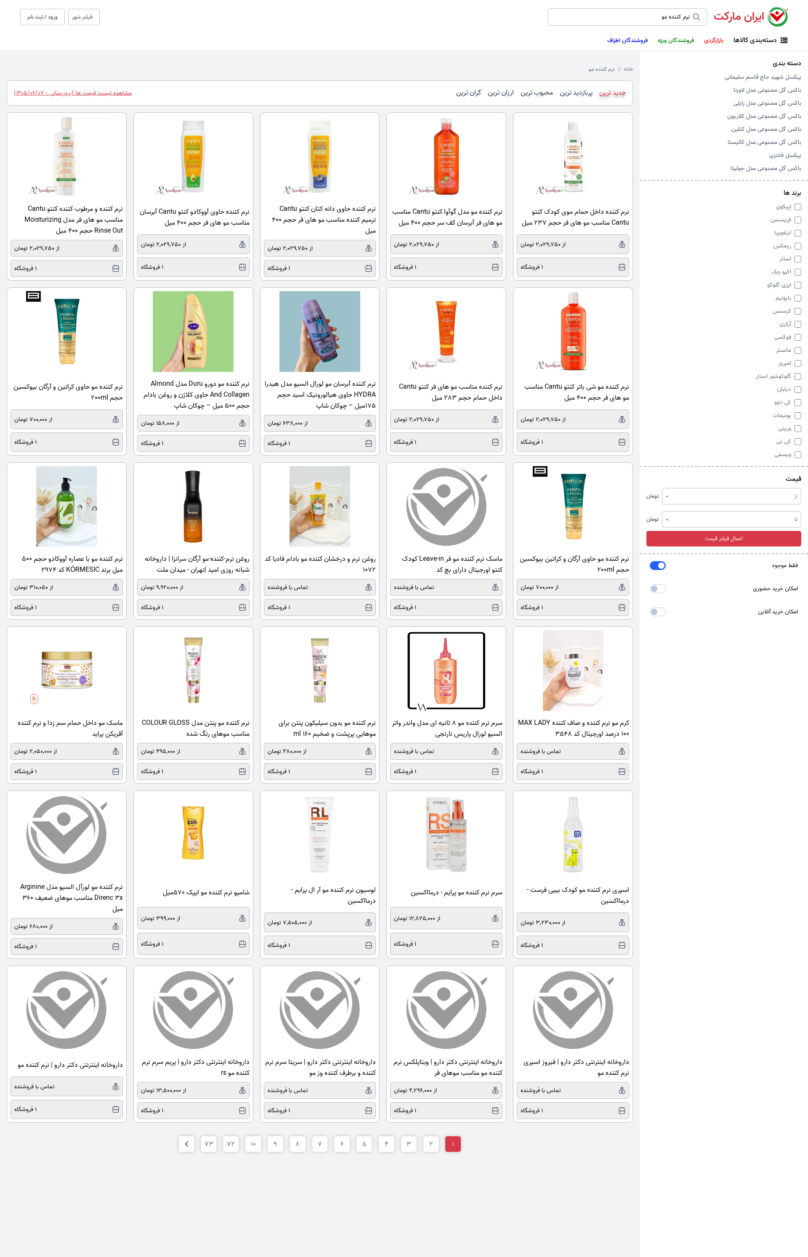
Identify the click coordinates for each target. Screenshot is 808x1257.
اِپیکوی (783, 207)
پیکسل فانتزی (785, 155)
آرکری (785, 324)
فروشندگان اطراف (627, 40)
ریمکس (782, 246)
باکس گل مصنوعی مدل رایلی (767, 103)
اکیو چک (781, 272)
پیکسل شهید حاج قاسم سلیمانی (763, 77)
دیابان (784, 389)
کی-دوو (782, 402)
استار (785, 259)
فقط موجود (785, 565)
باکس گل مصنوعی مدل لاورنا (767, 90)
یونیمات (782, 415)
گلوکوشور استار (773, 376)
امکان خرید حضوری (775, 589)
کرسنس (782, 311)
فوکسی (782, 337)
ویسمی (782, 454)
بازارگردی (713, 40)
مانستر (783, 350)
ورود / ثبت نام (42, 17)
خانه (628, 69)
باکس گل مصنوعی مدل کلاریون (764, 116)
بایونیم (783, 298)
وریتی (784, 428)
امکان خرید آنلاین (778, 612)
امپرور (784, 363)
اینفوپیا (782, 233)
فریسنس (781, 220)
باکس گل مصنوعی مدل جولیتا (766, 168)
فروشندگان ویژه (676, 40)
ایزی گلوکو (779, 285)
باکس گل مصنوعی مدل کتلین (766, 129)
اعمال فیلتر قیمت (724, 538)
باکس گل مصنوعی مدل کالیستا (764, 142)
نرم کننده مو (602, 69)
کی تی (783, 441)
